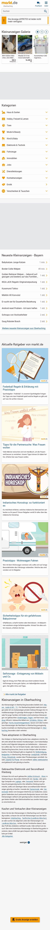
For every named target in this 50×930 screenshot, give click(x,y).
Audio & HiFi (9, 707)
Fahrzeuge (11, 151)
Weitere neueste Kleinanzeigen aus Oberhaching (23, 328)
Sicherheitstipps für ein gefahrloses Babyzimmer (22, 617)
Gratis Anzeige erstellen (27, 919)
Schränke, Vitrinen (36, 720)
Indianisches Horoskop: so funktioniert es (24, 504)
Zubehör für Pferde (12, 760)
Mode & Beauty (14, 132)
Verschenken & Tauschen (18, 191)
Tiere (9, 125)
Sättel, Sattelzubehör (40, 760)
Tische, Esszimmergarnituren (19, 723)
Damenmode (34, 789)
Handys (35, 779)
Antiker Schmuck (33, 776)
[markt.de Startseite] (9, 2)
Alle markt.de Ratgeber (15, 694)
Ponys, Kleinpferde (9, 757)
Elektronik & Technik (16, 145)
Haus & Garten (13, 112)
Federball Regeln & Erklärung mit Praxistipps (20, 388)
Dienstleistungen (14, 171)
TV (17, 707)
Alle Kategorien (7, 836)
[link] (9, 49)
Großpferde (35, 755)
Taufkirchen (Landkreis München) (34, 818)
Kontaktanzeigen (14, 178)
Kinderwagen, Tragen (25, 718)
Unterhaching (16, 818)
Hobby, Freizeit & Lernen (17, 119)
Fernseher (29, 781)
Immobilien (12, 158)
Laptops (18, 781)
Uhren (43, 776)
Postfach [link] (38, 6)
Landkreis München (9, 823)
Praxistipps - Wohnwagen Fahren (20, 560)
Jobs (9, 165)
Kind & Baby (12, 138)
